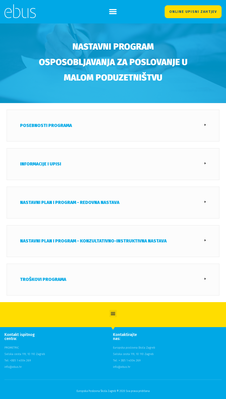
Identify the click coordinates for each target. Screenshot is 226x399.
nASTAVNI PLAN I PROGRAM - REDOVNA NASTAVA (69, 202)
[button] (113, 12)
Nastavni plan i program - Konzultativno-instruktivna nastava (93, 241)
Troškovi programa (43, 279)
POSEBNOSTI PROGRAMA (46, 125)
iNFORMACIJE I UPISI (40, 164)
